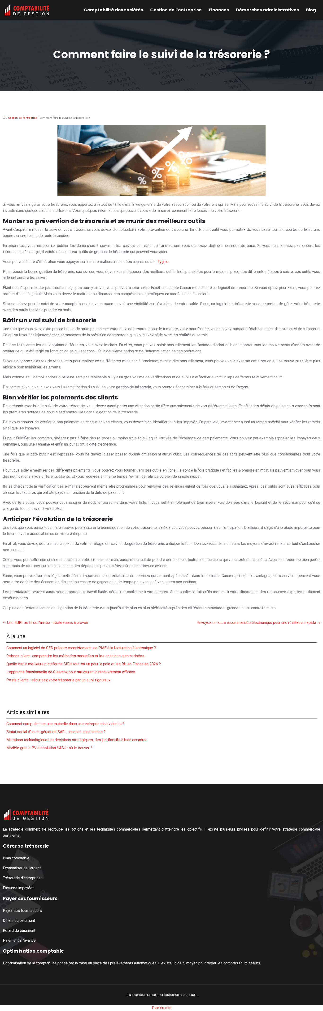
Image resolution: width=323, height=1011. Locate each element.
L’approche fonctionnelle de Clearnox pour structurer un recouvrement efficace (70, 672)
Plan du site (161, 1008)
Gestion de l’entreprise (176, 10)
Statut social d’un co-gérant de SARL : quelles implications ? (55, 732)
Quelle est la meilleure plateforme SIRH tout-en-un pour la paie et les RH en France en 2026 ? (83, 664)
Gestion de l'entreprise (22, 117)
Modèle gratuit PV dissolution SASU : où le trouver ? (49, 748)
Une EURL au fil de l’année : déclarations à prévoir (47, 622)
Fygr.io (162, 261)
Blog (311, 10)
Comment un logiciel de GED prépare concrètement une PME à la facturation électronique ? (81, 648)
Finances (219, 10)
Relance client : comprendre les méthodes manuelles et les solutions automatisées (75, 656)
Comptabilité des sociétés (113, 10)
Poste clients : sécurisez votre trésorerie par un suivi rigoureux (58, 680)
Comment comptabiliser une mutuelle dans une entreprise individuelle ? (65, 724)
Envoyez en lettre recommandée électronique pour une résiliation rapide (256, 622)
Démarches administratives (267, 10)
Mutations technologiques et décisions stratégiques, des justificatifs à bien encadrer (76, 740)
